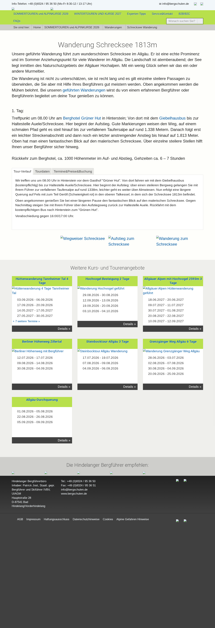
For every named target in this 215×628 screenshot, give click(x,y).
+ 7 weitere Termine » (26, 321)
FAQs (16, 21)
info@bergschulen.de (175, 3)
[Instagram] (201, 3)
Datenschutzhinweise (86, 519)
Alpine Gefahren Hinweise (132, 519)
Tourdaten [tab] (42, 171)
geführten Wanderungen (84, 90)
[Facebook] (195, 4)
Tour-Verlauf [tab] (22, 171)
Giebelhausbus (172, 118)
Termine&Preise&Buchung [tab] (73, 171)
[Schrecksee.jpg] (179, 241)
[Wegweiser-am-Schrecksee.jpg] (83, 238)
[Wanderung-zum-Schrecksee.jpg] (131, 241)
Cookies (108, 519)
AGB (20, 519)
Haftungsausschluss (56, 519)
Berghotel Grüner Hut (81, 118)
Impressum (33, 519)
